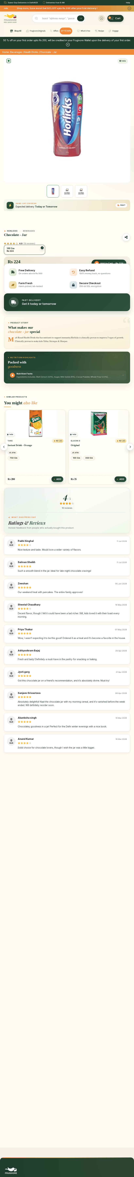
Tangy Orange (78, 445)
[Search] (80, 18)
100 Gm (13, 458)
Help (128, 2)
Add (58, 479)
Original (12, 445)
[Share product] (126, 237)
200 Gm (76, 458)
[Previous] (4, 446)
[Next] (130, 446)
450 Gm (26, 458)
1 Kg (101, 458)
